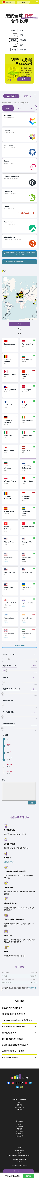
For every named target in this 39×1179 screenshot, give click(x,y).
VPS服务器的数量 (9, 723)
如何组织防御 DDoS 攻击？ (13, 1039)
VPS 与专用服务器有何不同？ (13, 1014)
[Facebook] (8, 1083)
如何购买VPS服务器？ (11, 1057)
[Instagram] (13, 1083)
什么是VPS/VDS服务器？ (12, 1008)
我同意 (28, 1176)
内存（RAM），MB (9, 666)
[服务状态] (21, 1087)
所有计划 (27, 96)
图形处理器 (19, 1131)
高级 (19, 334)
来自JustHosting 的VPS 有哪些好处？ (17, 1020)
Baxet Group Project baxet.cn (19, 1160)
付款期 (5, 735)
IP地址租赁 (19, 1136)
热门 (19, 329)
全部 (19, 324)
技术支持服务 (19, 1150)
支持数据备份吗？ (9, 1033)
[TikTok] (21, 1083)
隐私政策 (19, 1109)
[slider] (9, 659)
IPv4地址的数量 (8, 700)
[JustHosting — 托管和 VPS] (19, 1077)
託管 (4, 271)
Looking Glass (20, 645)
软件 (19, 108)
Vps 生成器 (11, 96)
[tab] (8, 80)
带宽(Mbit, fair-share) (11, 689)
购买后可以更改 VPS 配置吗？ (14, 1051)
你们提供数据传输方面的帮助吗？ (15, 1045)
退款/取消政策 (9, 862)
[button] (34, 304)
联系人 (19, 1102)
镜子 (19, 1153)
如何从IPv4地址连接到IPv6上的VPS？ (19, 1155)
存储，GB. (6, 677)
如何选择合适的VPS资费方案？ (14, 1026)
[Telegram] (30, 1083)
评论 (3, 780)
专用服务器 (19, 1134)
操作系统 (8, 108)
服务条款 (19, 1105)
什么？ (24, 79)
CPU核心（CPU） (9, 654)
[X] (17, 1083)
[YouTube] (26, 1083)
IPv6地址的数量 (8, 712)
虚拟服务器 (19, 1126)
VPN (31, 108)
